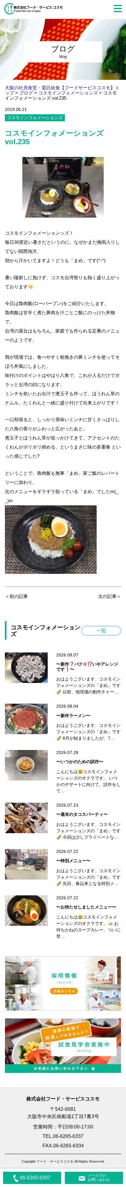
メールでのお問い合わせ (99, 1177)
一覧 (101, 630)
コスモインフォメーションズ (35, 117)
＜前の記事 (16, 596)
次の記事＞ (109, 596)
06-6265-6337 (35, 1177)
